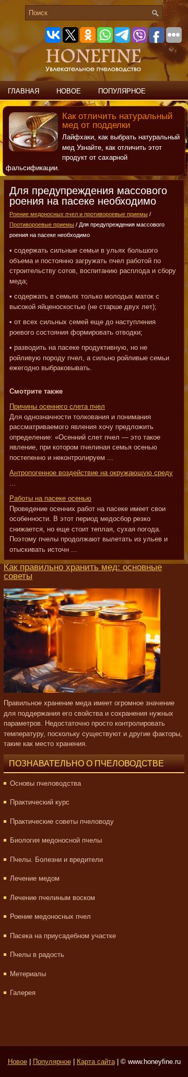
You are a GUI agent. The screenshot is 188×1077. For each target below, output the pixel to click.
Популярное (122, 91)
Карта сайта (96, 1062)
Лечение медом (35, 878)
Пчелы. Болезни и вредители (56, 859)
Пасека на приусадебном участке (63, 936)
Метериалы (28, 974)
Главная (23, 91)
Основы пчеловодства (45, 783)
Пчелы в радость (37, 954)
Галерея (23, 993)
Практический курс (39, 802)
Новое (68, 91)
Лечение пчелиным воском (52, 898)
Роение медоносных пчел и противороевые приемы (78, 214)
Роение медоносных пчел (50, 916)
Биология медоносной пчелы (56, 840)
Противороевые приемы (41, 224)
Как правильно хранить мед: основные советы (83, 571)
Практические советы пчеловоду (62, 821)
